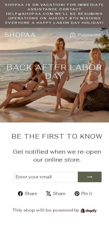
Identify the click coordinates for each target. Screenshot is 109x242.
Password (89, 35)
